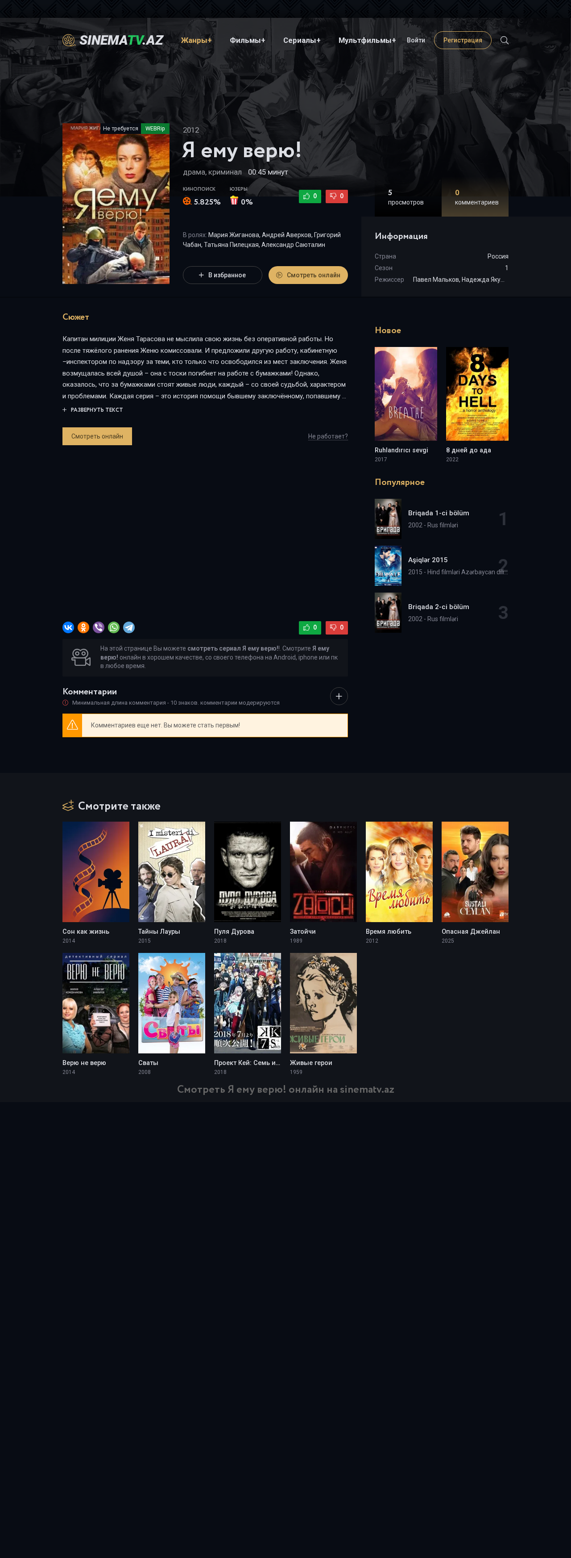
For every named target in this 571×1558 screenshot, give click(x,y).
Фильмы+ (247, 40)
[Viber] (98, 627)
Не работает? (328, 436)
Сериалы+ (302, 40)
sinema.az (121, 40)
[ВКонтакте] (68, 627)
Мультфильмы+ (367, 40)
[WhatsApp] (114, 627)
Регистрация (462, 40)
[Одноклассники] (83, 627)
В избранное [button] (227, 275)
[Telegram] (129, 627)
